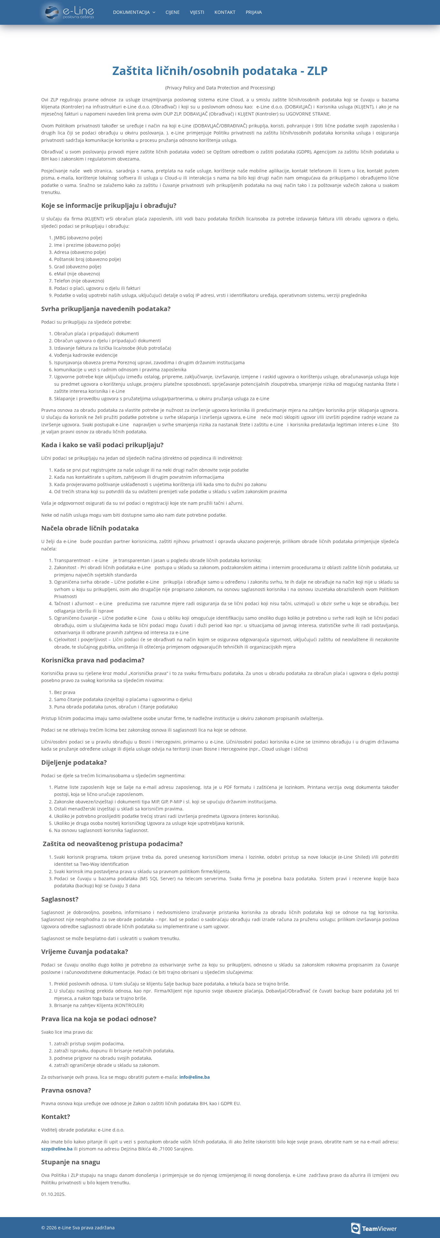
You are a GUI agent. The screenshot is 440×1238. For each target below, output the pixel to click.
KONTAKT (225, 12)
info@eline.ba (194, 1077)
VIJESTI (197, 12)
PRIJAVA (254, 12)
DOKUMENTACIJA (132, 12)
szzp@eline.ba (56, 1149)
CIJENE (173, 12)
